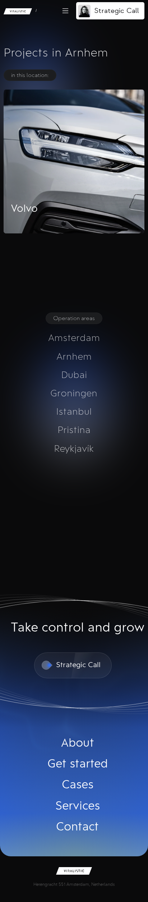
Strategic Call (116, 10)
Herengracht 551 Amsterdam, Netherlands (74, 884)
